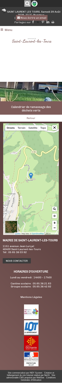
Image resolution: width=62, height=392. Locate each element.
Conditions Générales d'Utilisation (38, 378)
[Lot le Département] (31, 333)
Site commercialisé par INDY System (25, 373)
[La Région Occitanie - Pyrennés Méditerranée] (31, 349)
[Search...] (54, 209)
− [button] (55, 228)
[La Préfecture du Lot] (31, 365)
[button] (54, 127)
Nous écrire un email (33, 17)
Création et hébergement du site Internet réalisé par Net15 (30, 374)
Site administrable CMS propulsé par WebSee (30, 376)
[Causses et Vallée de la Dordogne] (31, 318)
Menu (8, 30)
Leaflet (17, 233)
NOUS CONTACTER (17, 260)
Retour (31, 118)
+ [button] (55, 223)
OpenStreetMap (38, 233)
